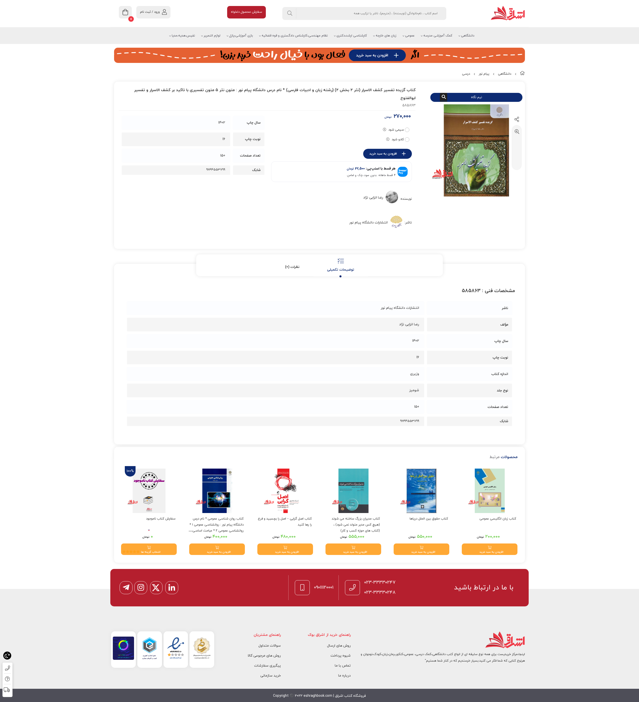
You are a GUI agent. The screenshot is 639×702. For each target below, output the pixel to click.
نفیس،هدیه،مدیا (183, 35)
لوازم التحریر (212, 35)
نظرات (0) (292, 267)
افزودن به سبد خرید (383, 154)
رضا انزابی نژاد (373, 197)
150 (222, 155)
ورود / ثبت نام (150, 12)
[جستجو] (290, 13)
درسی (466, 74)
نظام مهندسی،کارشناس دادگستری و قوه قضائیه (295, 35)
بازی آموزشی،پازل (241, 35)
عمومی (410, 35)
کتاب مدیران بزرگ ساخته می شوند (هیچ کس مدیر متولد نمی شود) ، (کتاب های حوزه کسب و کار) (356, 525)
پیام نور (484, 74)
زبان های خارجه (386, 35)
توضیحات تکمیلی (340, 269)
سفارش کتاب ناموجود (160, 519)
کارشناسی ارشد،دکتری (351, 35)
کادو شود (398, 139)
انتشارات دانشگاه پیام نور (368, 222)
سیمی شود (396, 130)
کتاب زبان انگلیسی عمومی (497, 519)
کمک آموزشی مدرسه (437, 35)
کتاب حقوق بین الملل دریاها (429, 519)
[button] (489, 549)
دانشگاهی (467, 35)
